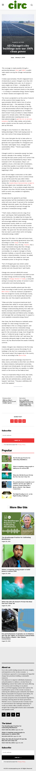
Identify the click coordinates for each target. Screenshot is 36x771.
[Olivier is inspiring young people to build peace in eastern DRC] (7, 467)
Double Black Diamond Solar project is (21, 183)
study (16, 242)
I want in (17, 440)
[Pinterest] (20, 421)
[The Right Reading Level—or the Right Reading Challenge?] (7, 494)
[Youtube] (18, 715)
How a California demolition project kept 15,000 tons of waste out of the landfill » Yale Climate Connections (26, 403)
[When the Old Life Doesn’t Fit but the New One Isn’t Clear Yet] (7, 476)
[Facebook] (12, 421)
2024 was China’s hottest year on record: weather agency (9, 402)
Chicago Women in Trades (17, 279)
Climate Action (18, 42)
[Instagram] (8, 715)
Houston (26, 245)
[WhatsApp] (24, 421)
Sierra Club (22, 355)
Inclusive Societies (7, 736)
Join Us (17, 757)
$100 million (5, 291)
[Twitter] (16, 421)
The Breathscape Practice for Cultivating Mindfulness (21, 458)
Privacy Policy (21, 444)
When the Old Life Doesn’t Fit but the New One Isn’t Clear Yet (23, 476)
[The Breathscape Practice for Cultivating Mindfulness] (7, 458)
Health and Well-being (8, 729)
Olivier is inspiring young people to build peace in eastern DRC (23, 467)
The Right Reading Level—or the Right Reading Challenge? (23, 495)
